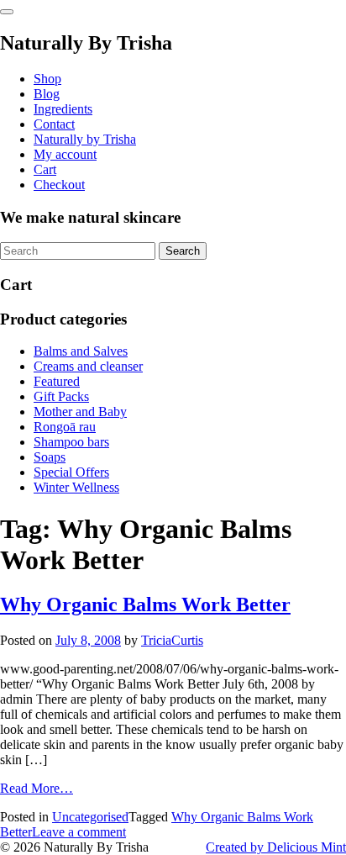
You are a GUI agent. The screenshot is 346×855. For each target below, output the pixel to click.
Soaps (50, 457)
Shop (47, 78)
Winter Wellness (76, 487)
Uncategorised (90, 817)
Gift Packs (61, 396)
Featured (57, 381)
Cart (45, 169)
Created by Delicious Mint (276, 847)
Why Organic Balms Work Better (145, 604)
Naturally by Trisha (85, 139)
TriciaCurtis (172, 640)
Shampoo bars (71, 442)
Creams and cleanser (88, 366)
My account (65, 154)
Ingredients (63, 109)
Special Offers (71, 472)
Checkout (59, 184)
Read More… (36, 788)
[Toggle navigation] (6, 11)
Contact (54, 124)
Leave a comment (79, 832)
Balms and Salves (81, 351)
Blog (47, 94)
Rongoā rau (65, 427)
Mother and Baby (80, 411)
